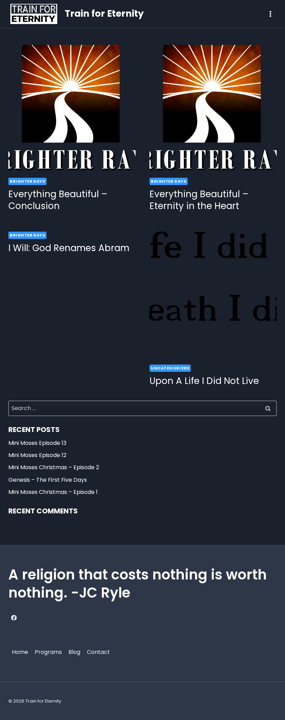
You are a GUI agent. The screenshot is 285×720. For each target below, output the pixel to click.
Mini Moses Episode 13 (37, 443)
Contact (98, 652)
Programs (48, 652)
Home (20, 652)
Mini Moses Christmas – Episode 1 (53, 492)
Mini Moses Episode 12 (37, 455)
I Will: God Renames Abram (68, 248)
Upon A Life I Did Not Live (204, 381)
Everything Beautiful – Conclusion (57, 200)
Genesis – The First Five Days (47, 480)
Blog (74, 652)
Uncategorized (170, 368)
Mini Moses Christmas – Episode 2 (53, 467)
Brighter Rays (27, 181)
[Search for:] (142, 408)
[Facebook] (13, 617)
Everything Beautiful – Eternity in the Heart (199, 200)
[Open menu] (270, 13)
